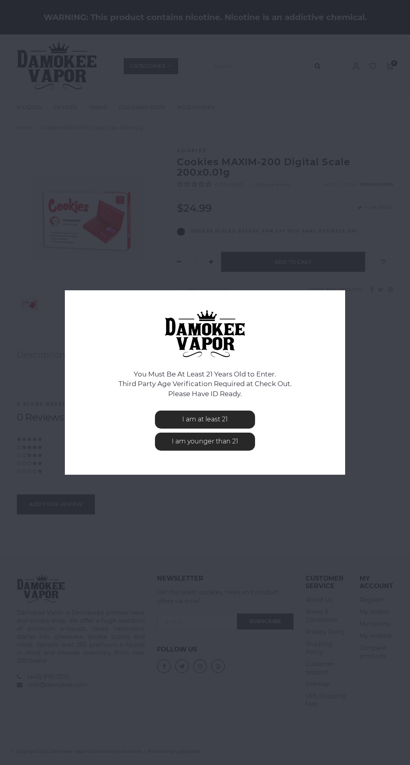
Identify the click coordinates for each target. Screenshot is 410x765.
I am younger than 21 (205, 441)
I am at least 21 (205, 419)
